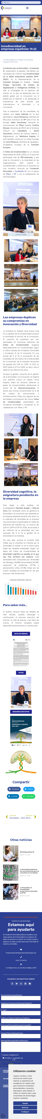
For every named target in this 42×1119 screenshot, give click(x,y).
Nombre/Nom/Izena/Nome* (11, 995)
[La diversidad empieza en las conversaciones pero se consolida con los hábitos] (10, 873)
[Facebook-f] (12, 983)
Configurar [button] (25, 1112)
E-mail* (4, 1010)
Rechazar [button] (25, 1107)
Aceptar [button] (25, 1103)
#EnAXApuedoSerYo (27, 852)
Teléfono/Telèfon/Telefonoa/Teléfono (15, 1018)
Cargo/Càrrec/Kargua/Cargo (12, 1033)
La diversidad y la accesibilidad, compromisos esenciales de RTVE (28, 890)
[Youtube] (30, 983)
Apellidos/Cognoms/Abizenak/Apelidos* (16, 1003)
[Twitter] (16, 983)
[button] (27, 7)
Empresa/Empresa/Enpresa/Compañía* (16, 1025)
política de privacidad (24, 1060)
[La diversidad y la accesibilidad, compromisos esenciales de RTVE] (10, 892)
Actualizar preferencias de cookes (3, 1116)
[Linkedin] (25, 983)
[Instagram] (21, 983)
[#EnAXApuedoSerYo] (10, 853)
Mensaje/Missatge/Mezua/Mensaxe (14, 1040)
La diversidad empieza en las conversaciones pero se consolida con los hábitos (29, 871)
